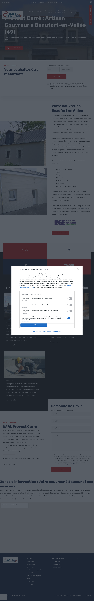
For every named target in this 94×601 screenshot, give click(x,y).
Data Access (47, 331)
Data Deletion (37, 331)
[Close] (79, 269)
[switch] (69, 298)
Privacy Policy (57, 331)
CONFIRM (33, 325)
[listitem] (47, 294)
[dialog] (47, 300)
